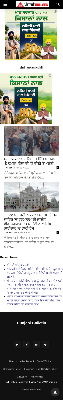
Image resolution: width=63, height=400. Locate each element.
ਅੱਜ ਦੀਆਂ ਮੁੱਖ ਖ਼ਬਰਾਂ (18, 265)
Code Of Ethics (44, 361)
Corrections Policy (12, 369)
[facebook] (26, 344)
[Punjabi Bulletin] (32, 4)
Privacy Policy (36, 377)
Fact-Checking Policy (46, 369)
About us (13, 361)
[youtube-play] (36, 344)
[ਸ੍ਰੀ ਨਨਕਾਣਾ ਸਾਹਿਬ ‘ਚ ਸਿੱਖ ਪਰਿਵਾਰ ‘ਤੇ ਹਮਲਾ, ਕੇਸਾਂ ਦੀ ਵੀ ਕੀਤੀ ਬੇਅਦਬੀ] (31, 141)
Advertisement (27, 361)
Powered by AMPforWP (31, 389)
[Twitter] (17, 344)
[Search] (57, 4)
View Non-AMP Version (44, 382)
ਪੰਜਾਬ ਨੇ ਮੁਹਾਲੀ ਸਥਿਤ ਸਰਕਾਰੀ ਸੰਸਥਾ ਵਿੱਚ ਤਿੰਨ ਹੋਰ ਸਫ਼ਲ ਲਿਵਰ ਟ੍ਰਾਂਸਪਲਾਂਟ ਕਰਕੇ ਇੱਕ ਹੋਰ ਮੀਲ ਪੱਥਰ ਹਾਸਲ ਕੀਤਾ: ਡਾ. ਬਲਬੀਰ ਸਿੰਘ (34, 300)
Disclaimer (28, 369)
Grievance (22, 377)
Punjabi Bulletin (31, 323)
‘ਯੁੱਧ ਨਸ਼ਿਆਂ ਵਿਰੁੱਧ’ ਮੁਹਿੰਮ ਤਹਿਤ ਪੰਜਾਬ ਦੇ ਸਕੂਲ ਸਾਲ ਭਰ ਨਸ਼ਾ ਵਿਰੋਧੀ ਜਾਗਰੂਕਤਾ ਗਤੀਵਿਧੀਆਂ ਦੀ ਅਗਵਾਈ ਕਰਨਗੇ (35, 273)
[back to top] (55, 392)
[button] (4, 4)
